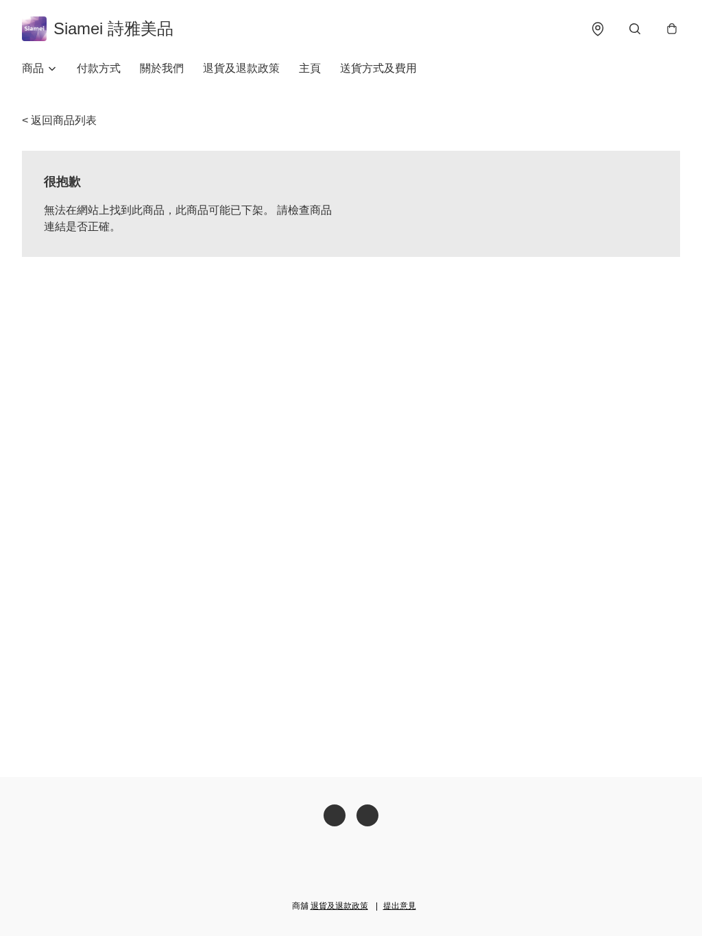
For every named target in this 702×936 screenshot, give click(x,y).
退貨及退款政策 (241, 68)
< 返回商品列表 (59, 120)
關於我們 (162, 68)
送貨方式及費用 (378, 68)
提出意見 (399, 906)
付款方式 (99, 68)
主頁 (310, 68)
